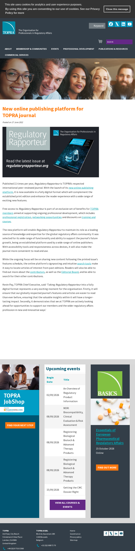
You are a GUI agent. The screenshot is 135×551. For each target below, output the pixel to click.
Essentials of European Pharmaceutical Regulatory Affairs (110, 436)
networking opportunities (47, 217)
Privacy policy (75, 537)
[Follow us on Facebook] (106, 533)
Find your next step (20, 425)
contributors (37, 272)
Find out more (107, 467)
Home (72, 530)
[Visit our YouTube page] (121, 533)
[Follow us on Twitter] (111, 533)
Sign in (110, 42)
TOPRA (34, 30)
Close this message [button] (117, 9)
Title (66, 379)
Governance (75, 534)
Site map (73, 540)
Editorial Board (70, 272)
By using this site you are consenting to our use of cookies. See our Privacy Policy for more (52, 11)
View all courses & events (67, 505)
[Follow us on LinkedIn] (116, 533)
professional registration (16, 217)
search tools (84, 263)
